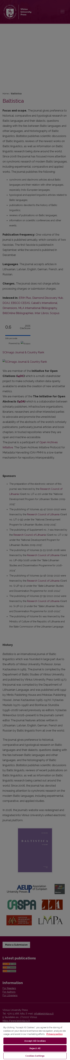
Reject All (35, 1048)
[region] (35, 1041)
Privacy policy (54, 1034)
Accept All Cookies (35, 1041)
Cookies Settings (35, 1056)
